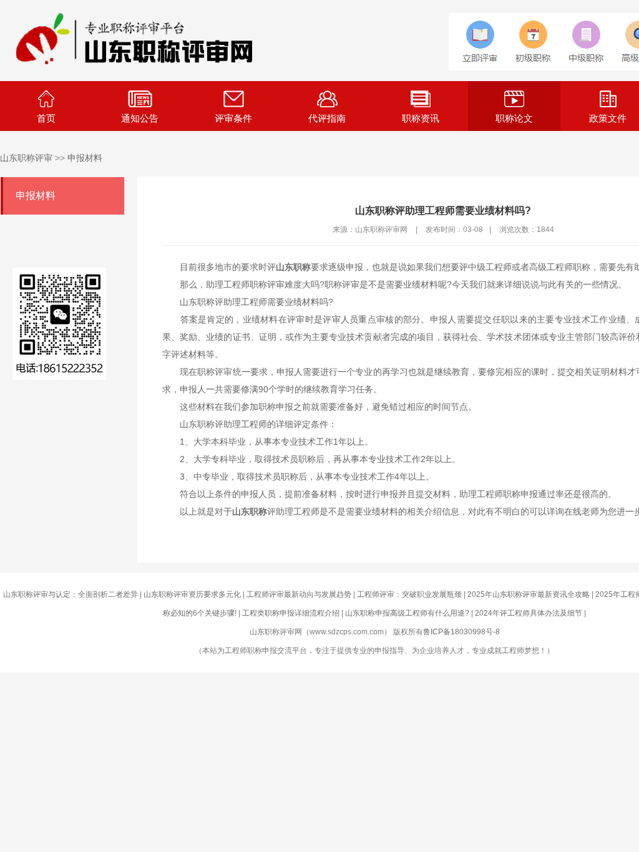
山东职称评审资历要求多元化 (192, 594)
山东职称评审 (26, 158)
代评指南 (327, 118)
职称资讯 (420, 118)
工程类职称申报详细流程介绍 (290, 613)
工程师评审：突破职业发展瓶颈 (409, 594)
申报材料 (84, 158)
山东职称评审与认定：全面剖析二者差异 (70, 594)
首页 (46, 118)
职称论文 (514, 118)
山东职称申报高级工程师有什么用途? (407, 613)
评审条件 (233, 118)
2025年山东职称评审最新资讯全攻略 (528, 594)
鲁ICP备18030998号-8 (461, 631)
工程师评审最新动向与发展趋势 (298, 594)
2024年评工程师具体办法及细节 (528, 613)
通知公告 (140, 118)
